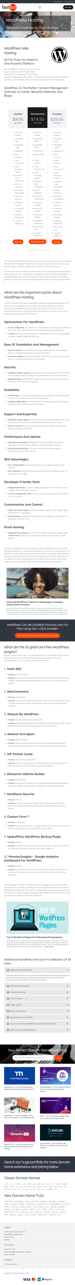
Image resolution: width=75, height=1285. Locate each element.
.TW (5, 1189)
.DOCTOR (23, 1212)
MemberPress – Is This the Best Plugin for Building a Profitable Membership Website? (19, 1088)
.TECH (26, 1215)
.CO (24, 1184)
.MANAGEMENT (54, 1204)
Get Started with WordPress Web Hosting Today (37, 635)
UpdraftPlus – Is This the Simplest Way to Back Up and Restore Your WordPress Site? (19, 1116)
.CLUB (57, 1209)
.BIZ (34, 1184)
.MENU (6, 1207)
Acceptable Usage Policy (13, 1234)
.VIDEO (32, 1209)
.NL (21, 1187)
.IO (17, 1212)
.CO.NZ (39, 1187)
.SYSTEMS (65, 1204)
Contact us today (10, 1264)
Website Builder (33, 774)
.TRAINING (52, 1201)
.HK (29, 1187)
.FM (25, 1187)
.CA (18, 1189)
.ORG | (13, 1187)
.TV (53, 1184)
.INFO (6, 1187)
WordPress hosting (42, 401)
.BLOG (18, 1209)
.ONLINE (53, 1207)
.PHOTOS (14, 1207)
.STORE (33, 1215)
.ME (38, 1184)
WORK (41, 1207)
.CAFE (31, 1212)
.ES (34, 1187)
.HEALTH (38, 1212)
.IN (56, 1189)
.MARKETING (42, 1215)
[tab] (37, 970)
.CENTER (21, 1204)
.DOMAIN (61, 1201)
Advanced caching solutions (22, 334)
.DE (45, 1187)
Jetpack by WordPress (23, 714)
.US (17, 1187)
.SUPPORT (34, 1201)
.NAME (64, 1184)
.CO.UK (50, 1187)
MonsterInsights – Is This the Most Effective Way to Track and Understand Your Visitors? (55, 1089)
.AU (11, 1184)
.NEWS (20, 1215)
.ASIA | (48, 1184)
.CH (22, 1189)
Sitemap (7, 1240)
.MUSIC (25, 1209)
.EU (43, 1184)
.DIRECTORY (30, 1204)
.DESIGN (13, 1215)
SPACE (29, 1207)
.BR (43, 1189)
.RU (56, 1187)
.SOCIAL (44, 1209)
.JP (35, 1189)
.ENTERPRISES (42, 1204)
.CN (14, 1189)
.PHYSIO (7, 1209)
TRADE (22, 1207)
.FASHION (46, 1212)
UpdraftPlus (15, 836)
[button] (40, 7)
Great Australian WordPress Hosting (17, 1252)
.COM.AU (17, 1184)
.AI (13, 1209)
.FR (10, 1189)
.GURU (13, 1204)
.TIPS (26, 1201)
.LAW (6, 1215)
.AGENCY (62, 1212)
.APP (38, 1209)
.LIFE (62, 1209)
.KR (39, 1189)
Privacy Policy (9, 1237)
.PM (64, 1187)
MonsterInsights (20, 856)
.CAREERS (43, 1201)
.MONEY (61, 1207)
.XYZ (59, 1215)
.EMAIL (6, 1204)
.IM (60, 1187)
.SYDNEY (49, 1189)
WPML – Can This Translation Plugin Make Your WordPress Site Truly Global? (54, 1117)
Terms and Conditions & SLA (14, 1232)
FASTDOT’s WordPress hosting (15, 303)
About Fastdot (9, 1254)
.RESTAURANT (9, 1212)
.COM (6, 1184)
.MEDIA (54, 1212)
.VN (27, 1189)
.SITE (35, 1207)
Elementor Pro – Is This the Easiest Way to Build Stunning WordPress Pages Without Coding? (19, 1146)
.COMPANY (8, 1201)
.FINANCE (52, 1215)
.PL (31, 1189)
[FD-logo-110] (9, 7)
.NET (29, 1184)
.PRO (51, 1209)
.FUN (47, 1207)
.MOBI (58, 1184)
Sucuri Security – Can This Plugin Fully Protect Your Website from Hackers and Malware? (54, 1145)
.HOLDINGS (18, 1201)
